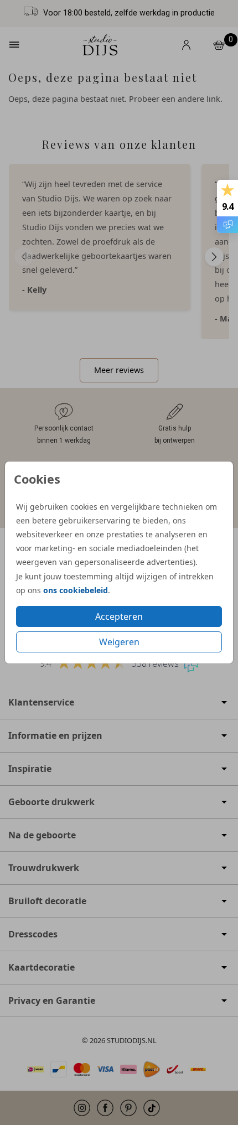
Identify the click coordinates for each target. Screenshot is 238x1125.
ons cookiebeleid (75, 590)
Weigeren (119, 642)
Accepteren (119, 616)
